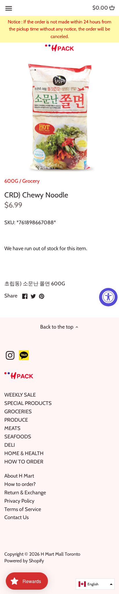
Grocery (31, 181)
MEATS (12, 428)
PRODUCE (16, 420)
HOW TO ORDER (23, 462)
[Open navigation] (8, 8)
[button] (95, 584)
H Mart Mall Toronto (60, 554)
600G (11, 181)
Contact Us (16, 517)
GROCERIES (18, 411)
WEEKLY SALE (20, 395)
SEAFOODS (17, 436)
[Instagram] (10, 355)
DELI (9, 445)
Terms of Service (22, 509)
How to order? (20, 484)
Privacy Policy (19, 501)
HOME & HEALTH (24, 453)
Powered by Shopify (24, 560)
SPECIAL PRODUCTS (28, 403)
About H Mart (19, 476)
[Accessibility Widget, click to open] (108, 297)
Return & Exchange (25, 492)
